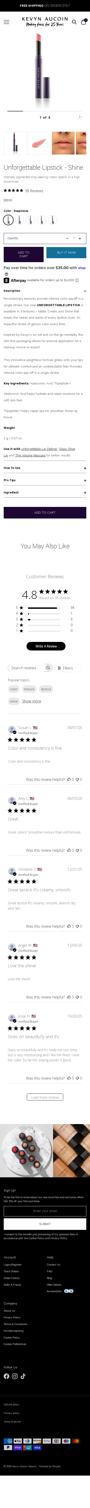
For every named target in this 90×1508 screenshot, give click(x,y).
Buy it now (66, 252)
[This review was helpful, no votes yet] (69, 779)
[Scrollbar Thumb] (15, 111)
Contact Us (53, 1264)
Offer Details (54, 1285)
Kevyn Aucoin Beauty (24, 1466)
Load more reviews (45, 1097)
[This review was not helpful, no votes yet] (77, 779)
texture (29, 689)
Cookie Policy (12, 1337)
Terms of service (12, 1421)
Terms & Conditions (15, 1324)
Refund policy (11, 1404)
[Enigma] (41, 220)
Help (50, 1257)
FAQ (49, 1271)
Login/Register (12, 1264)
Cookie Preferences (15, 1344)
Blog (49, 1278)
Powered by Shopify (50, 1466)
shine (14, 701)
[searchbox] (26, 668)
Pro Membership (14, 1331)
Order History (12, 1278)
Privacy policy (11, 1413)
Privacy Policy (12, 1317)
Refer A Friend (12, 1285)
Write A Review (46, 646)
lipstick (46, 689)
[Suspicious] (8, 220)
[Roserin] (19, 220)
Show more (31, 701)
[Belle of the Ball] (30, 220)
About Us (9, 1311)
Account (10, 1257)
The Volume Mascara (30, 455)
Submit (45, 1224)
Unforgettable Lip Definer (39, 449)
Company (10, 1303)
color (14, 689)
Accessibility (54, 1291)
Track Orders (11, 1271)
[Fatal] (52, 220)
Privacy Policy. (59, 1238)
